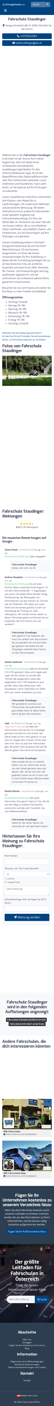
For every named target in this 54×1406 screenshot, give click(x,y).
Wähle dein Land (29, 1395)
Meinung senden (28, 917)
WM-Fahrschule (11, 1131)
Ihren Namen (11, 855)
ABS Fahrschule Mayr (14, 1173)
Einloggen (27, 1342)
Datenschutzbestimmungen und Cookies (27, 1367)
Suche (43, 1299)
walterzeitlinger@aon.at (28, 43)
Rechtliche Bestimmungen (27, 1364)
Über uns (27, 1339)
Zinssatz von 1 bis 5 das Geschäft (22, 868)
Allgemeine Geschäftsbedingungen (27, 1361)
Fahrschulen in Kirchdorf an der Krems (27, 1024)
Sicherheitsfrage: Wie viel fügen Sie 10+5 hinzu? (25, 901)
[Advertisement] (27, 76)
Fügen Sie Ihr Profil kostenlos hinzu (27, 1231)
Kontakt (27, 1380)
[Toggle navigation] (5, 10)
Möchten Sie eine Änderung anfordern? (22, 332)
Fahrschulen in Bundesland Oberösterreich (26, 1020)
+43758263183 (28, 36)
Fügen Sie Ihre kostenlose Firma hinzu (27, 1345)
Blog (27, 1348)
